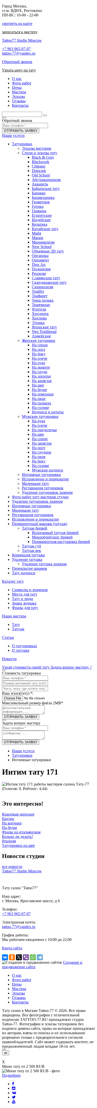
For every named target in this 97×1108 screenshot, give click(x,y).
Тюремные (41, 305)
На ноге (38, 349)
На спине (40, 345)
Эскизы (18, 993)
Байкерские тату (46, 188)
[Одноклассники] (12, 957)
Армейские (41, 336)
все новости (12, 866)
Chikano (38, 166)
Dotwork (39, 171)
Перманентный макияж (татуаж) (39, 524)
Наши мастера (14, 616)
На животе (41, 367)
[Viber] (26, 957)
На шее (38, 385)
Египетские (42, 215)
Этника (38, 323)
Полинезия (41, 269)
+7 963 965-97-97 (16, 49)
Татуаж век (31, 550)
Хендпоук (40, 314)
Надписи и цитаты (48, 412)
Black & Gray (43, 157)
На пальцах (41, 403)
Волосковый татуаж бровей (55, 533)
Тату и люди (22, 599)
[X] (19, 957)
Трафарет (40, 296)
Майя (36, 233)
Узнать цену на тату (19, 70)
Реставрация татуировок (42, 488)
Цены (17, 984)
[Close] (4, 1049)
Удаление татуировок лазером (47, 492)
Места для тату (24, 594)
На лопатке (41, 376)
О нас (17, 975)
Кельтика (39, 224)
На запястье (42, 381)
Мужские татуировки (40, 416)
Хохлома (39, 318)
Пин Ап (39, 264)
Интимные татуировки (41, 474)
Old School (41, 175)
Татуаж (18, 629)
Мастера (19, 989)
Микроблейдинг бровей (52, 537)
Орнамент (40, 260)
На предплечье (44, 430)
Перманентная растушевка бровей (61, 541)
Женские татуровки (38, 340)
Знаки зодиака (24, 603)
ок (5, 1053)
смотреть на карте (17, 23)
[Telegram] (40, 957)
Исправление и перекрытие (45, 479)
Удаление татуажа (27, 559)
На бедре (39, 390)
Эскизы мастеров (36, 148)
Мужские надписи (47, 470)
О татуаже (20, 650)
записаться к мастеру (20, 32)
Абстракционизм (46, 180)
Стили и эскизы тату (39, 153)
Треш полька (42, 300)
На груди (39, 372)
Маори (37, 238)
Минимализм (43, 242)
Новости (9, 659)
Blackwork (40, 162)
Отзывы (19, 998)
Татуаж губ (31, 546)
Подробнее (11, 1075)
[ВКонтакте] (5, 957)
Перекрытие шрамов (29, 568)
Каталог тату (13, 581)
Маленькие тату (35, 483)
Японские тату (44, 327)
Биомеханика (43, 197)
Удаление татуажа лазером (44, 564)
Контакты (20, 1002)
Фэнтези (39, 309)
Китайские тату (45, 229)
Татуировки (22, 144)
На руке (38, 363)
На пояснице (43, 394)
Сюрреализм (42, 287)
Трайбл (38, 291)
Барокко (39, 193)
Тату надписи (23, 573)
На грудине (41, 452)
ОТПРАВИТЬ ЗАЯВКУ (20, 131)
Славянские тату (46, 278)
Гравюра (39, 211)
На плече (39, 358)
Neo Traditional (44, 331)
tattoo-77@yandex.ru (18, 53)
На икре (39, 398)
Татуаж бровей (34, 528)
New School (41, 247)
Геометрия (40, 202)
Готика (38, 206)
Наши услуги (13, 135)
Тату (16, 624)
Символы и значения (30, 590)
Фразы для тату (25, 608)
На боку (39, 354)
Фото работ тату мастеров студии (40, 497)
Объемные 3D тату (48, 251)
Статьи (8, 637)
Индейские (41, 220)
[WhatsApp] (33, 957)
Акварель (40, 184)
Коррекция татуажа (28, 555)
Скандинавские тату (49, 282)
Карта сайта (12, 948)
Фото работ (21, 980)
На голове (40, 407)
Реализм (39, 273)
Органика (40, 255)
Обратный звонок (17, 62)
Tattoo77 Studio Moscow (22, 40)
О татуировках (24, 646)
